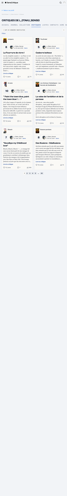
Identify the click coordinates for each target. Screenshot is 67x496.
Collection (24, 25)
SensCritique (5, 14)
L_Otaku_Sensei (14, 14)
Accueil (5, 25)
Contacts (54, 25)
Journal (14, 25)
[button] (64, 2)
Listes (45, 25)
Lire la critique (8, 73)
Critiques (21, 14)
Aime (62, 25)
